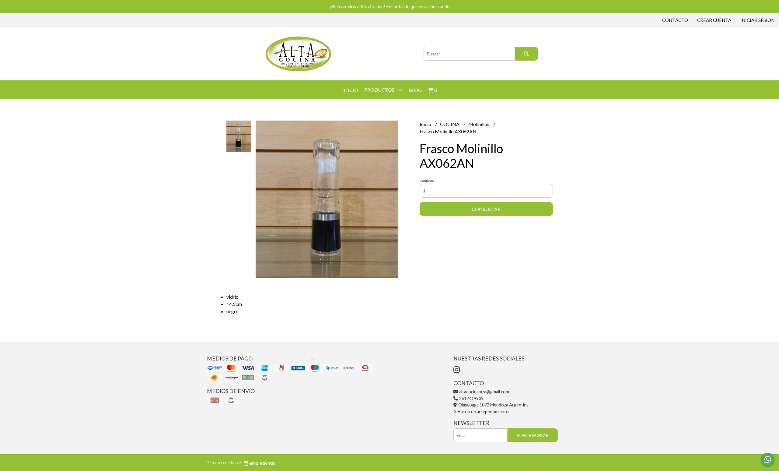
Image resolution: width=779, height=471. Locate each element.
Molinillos (479, 124)
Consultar (486, 209)
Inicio (350, 90)
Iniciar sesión (757, 20)
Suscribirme (533, 435)
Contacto (675, 20)
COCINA (450, 124)
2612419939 (471, 398)
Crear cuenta (714, 20)
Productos (379, 90)
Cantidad (427, 181)
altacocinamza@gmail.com (483, 391)
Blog (415, 90)
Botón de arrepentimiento (483, 411)
